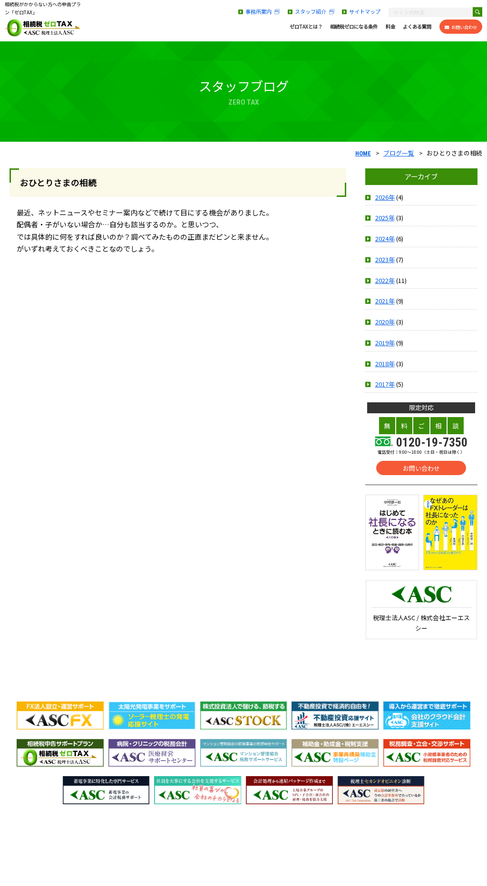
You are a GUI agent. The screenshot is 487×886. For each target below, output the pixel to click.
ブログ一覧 (398, 152)
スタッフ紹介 (312, 11)
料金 (390, 26)
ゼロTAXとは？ (306, 26)
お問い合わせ (464, 27)
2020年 (385, 321)
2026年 (385, 197)
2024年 (385, 238)
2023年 (385, 259)
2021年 (385, 300)
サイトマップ (364, 11)
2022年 (385, 280)
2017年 (385, 384)
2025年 (385, 217)
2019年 (385, 342)
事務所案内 (259, 11)
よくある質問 (417, 26)
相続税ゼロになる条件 (354, 26)
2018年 (385, 363)
